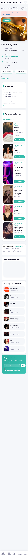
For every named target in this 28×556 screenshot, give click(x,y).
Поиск (25, 554)
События (9, 554)
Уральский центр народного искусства (19, 134)
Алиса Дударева (17, 210)
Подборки (20, 554)
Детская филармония (16, 8)
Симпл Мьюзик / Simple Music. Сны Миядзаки (18, 229)
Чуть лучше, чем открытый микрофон (18, 193)
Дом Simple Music (19, 232)
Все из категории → (8, 119)
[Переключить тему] (25, 2)
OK (23, 365)
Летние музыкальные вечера (18, 129)
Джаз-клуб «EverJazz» (18, 176)
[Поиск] (21, 2)
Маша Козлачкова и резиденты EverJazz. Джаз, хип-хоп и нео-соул (18, 169)
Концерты (9, 8)
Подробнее (18, 140)
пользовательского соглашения (12, 370)
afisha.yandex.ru (5, 78)
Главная (3, 8)
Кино (14, 554)
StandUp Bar (18, 197)
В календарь (8, 71)
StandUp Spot (18, 214)
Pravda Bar (17, 152)
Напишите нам (19, 246)
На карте (21, 71)
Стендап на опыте (18, 149)
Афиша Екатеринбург (9, 2)
